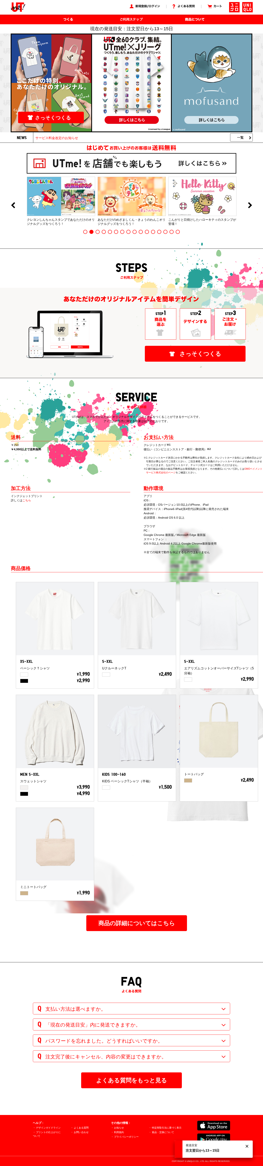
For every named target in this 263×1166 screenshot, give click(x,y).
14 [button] (165, 232)
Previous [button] (13, 205)
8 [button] (128, 232)
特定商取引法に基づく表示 (166, 1127)
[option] (61, 201)
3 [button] (98, 232)
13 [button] (159, 232)
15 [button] (172, 232)
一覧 (240, 137)
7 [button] (122, 232)
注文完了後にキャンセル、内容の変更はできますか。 (105, 1056)
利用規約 (119, 1132)
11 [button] (147, 232)
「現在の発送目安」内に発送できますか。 (93, 1025)
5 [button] (110, 232)
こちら (26, 500)
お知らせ (119, 1127)
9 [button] (135, 232)
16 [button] (178, 232)
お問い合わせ (81, 1132)
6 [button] (116, 232)
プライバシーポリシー (126, 1136)
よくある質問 (81, 1127)
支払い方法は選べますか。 (75, 1009)
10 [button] (141, 232)
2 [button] (91, 232)
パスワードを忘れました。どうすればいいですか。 (104, 1041)
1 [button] (85, 232)
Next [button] (250, 205)
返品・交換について (163, 1132)
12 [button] (153, 232)
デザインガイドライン (48, 1127)
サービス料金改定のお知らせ (56, 138)
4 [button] (104, 232)
